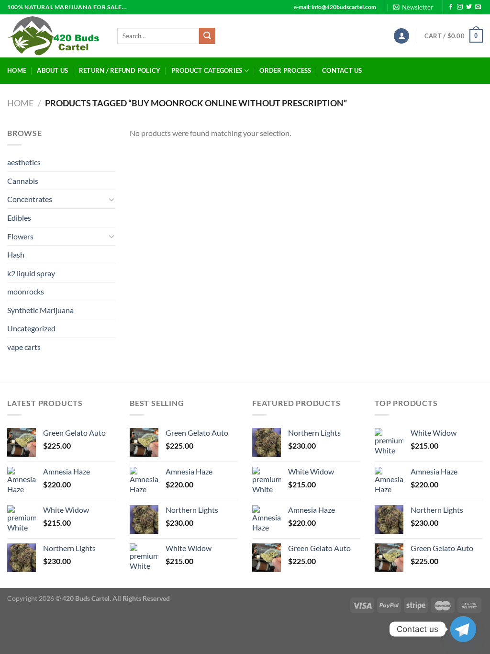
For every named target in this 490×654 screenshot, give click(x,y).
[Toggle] (111, 199)
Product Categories (207, 70)
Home (16, 70)
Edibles (19, 217)
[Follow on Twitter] (469, 7)
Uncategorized (31, 328)
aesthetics (24, 162)
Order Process (285, 70)
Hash (15, 254)
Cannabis (22, 180)
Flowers (20, 236)
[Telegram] (463, 629)
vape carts (24, 346)
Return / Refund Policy (120, 70)
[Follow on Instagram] (460, 7)
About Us (52, 70)
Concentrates (29, 198)
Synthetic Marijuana (40, 310)
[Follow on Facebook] (451, 7)
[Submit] (207, 36)
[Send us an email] (478, 7)
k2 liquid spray (31, 273)
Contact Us (342, 70)
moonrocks (25, 291)
